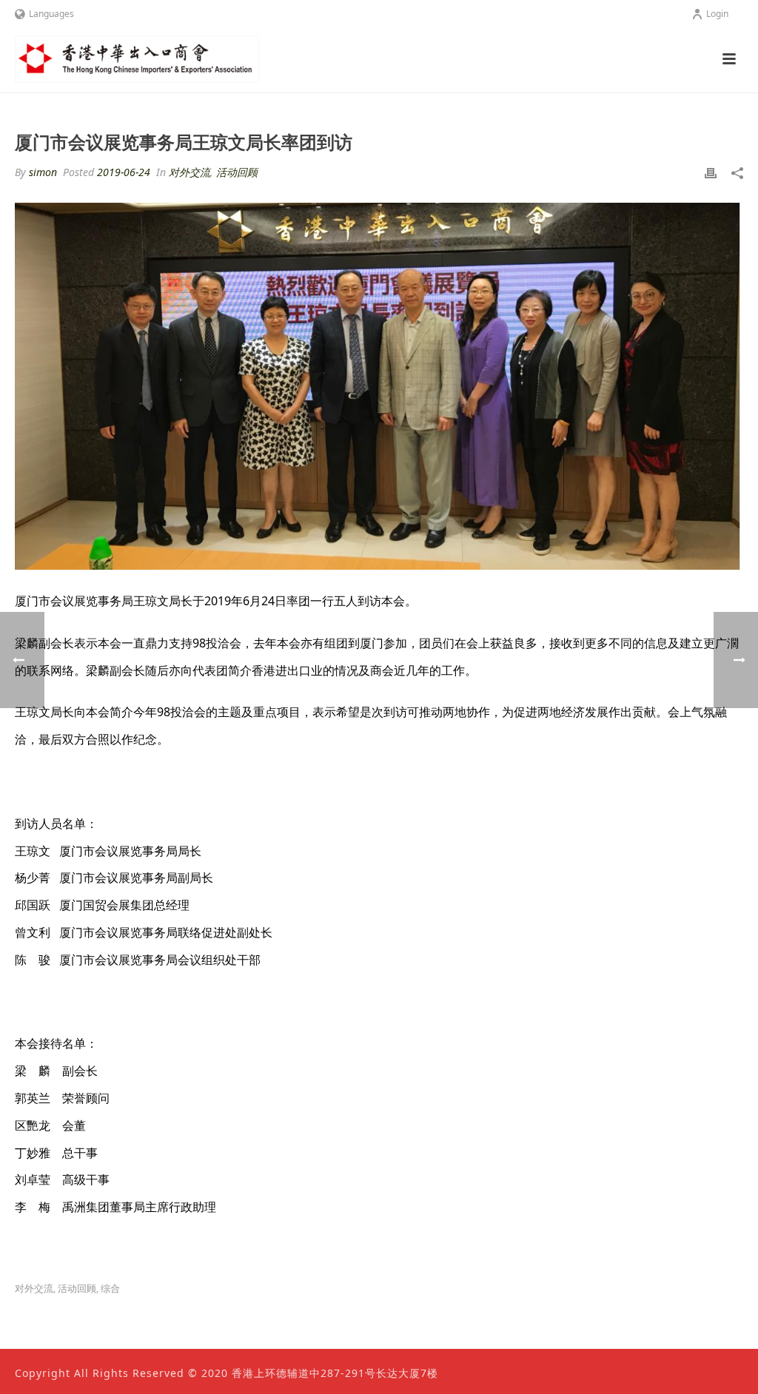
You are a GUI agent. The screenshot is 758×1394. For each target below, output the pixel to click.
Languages (51, 13)
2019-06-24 (123, 172)
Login (717, 13)
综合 (110, 1288)
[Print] (711, 172)
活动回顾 (237, 172)
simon (43, 172)
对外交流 (189, 172)
